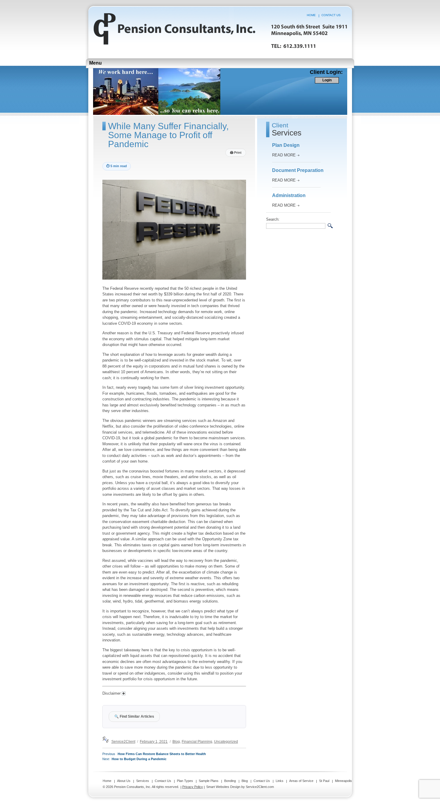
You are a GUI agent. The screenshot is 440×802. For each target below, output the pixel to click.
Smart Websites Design (223, 787)
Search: (273, 219)
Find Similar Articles (134, 716)
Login (327, 80)
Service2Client (123, 741)
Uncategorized (226, 741)
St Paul (324, 781)
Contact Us (331, 15)
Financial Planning (197, 741)
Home (311, 15)
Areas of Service (301, 781)
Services (142, 781)
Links (279, 781)
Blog (176, 741)
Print (236, 152)
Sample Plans (209, 781)
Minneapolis (343, 781)
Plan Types (185, 781)
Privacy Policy (192, 787)
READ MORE (284, 155)
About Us (124, 781)
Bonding (230, 781)
